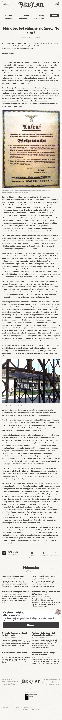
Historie (8, 19)
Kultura (25, 15)
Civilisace (23, 19)
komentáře (5, 579)
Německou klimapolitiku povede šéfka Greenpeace (46, 593)
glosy (33, 579)
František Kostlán (20, 638)
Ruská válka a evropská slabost (15, 592)
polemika (4, 638)
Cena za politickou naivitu (43, 576)
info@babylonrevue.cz (12, 683)
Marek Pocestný (17, 594)
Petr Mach (37, 38)
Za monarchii (39, 19)
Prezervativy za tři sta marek (14, 652)
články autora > (12, 554)
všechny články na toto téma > (31, 571)
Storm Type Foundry (52, 708)
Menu (54, 15)
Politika (8, 15)
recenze (24, 38)
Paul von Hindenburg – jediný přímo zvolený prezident (44, 634)
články (3, 594)
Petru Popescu (22, 655)
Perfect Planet (35, 709)
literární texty (6, 655)
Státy (41, 15)
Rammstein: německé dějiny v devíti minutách (44, 653)
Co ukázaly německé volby (13, 576)
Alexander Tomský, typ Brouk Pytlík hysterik (14, 634)
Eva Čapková (47, 657)
